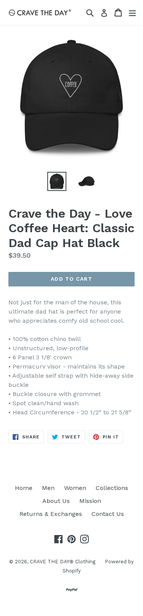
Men (48, 488)
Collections (112, 488)
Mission (90, 500)
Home (23, 488)
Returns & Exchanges (50, 513)
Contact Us (108, 513)
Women (75, 488)
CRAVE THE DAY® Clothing (62, 561)
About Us (56, 500)
